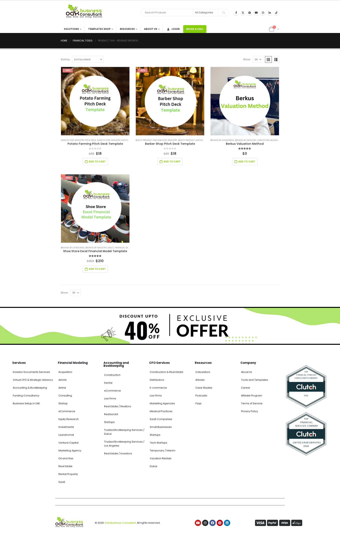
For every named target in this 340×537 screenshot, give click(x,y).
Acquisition (65, 372)
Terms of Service (251, 403)
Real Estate (65, 466)
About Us (150, 29)
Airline (62, 387)
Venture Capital (68, 442)
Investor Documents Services (31, 372)
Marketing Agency (69, 450)
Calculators (202, 372)
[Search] (223, 12)
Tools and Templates (254, 379)
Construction (112, 375)
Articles (200, 379)
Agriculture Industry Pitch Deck (78, 140)
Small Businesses (161, 427)
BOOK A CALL (194, 29)
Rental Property (68, 474)
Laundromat (66, 434)
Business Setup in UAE (26, 403)
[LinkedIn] (269, 12)
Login (176, 29)
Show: (247, 59)
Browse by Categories (222, 140)
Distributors (157, 379)
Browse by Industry (245, 140)
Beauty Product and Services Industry (156, 140)
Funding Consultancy (26, 395)
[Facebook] (236, 12)
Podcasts (201, 395)
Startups (109, 422)
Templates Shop (99, 29)
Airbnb (62, 379)
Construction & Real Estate (166, 372)
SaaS (61, 482)
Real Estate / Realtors (117, 406)
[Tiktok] (276, 12)
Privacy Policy (249, 411)
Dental (108, 382)
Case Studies (203, 387)
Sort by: (65, 59)
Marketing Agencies (162, 403)
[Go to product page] (245, 101)
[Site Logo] (85, 13)
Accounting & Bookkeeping (30, 387)
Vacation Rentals (160, 458)
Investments (66, 427)
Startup (63, 403)
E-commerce (158, 387)
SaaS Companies (161, 419)
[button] (268, 59)
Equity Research (68, 419)
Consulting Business (268, 140)
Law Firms (110, 398)
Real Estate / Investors (118, 453)
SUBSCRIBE (206, 530)
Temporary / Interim (162, 450)
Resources (127, 29)
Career (245, 387)
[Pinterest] (249, 12)
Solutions (71, 29)
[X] (243, 12)
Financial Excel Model (126, 247)
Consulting (65, 395)
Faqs (198, 403)
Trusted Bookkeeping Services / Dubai (124, 431)
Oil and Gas (65, 458)
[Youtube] (256, 12)
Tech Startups (158, 442)
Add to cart (97, 161)
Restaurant (111, 414)
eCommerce (66, 411)
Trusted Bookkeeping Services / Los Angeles (124, 443)
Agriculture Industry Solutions (114, 140)
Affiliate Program (251, 395)
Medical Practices (161, 411)
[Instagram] (263, 12)
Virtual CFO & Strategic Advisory (33, 379)
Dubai (153, 466)
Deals (111, 247)
